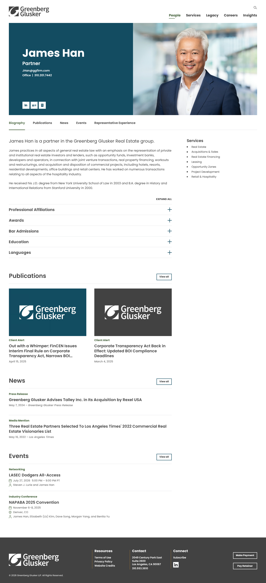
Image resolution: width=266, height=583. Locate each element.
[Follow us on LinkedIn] (176, 564)
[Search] (255, 7)
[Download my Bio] (42, 105)
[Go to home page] (29, 11)
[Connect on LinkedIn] (25, 105)
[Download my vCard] (34, 105)
